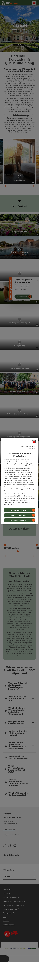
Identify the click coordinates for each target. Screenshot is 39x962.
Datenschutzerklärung (28, 446)
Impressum (31, 448)
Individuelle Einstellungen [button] (18, 515)
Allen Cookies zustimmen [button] (18, 510)
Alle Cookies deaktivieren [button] (18, 520)
